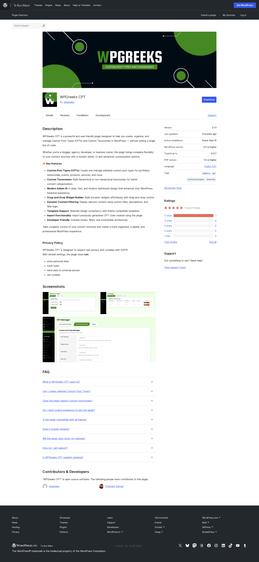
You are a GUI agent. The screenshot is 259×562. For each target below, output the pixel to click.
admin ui (206, 173)
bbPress (207, 527)
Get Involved (161, 517)
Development (103, 115)
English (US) (210, 166)
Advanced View (173, 187)
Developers (113, 527)
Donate (160, 527)
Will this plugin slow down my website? (64, 438)
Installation (83, 115)
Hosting (16, 527)
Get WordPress (245, 5)
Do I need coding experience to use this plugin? (69, 410)
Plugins (63, 527)
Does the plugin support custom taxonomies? (67, 400)
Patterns (64, 532)
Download (209, 99)
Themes (64, 522)
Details (49, 115)
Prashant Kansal (114, 486)
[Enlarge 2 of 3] (151, 295)
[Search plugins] (44, 26)
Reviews (65, 115)
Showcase (65, 517)
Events (158, 522)
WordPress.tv (115, 532)
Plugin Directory (20, 15)
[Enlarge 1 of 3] (93, 295)
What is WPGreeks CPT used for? (61, 381)
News (15, 522)
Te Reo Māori (47, 546)
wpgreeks (69, 102)
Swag (159, 532)
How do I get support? (55, 448)
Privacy (15, 532)
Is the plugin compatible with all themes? (65, 419)
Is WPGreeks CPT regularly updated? (63, 457)
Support (212, 115)
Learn (110, 517)
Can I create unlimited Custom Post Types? (66, 391)
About (15, 517)
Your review (170, 241)
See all (212, 241)
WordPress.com (211, 517)
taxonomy (211, 179)
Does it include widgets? (56, 429)
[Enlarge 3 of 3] (151, 320)
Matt (205, 522)
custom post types (196, 179)
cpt (213, 173)
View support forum (175, 267)
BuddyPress (209, 532)
